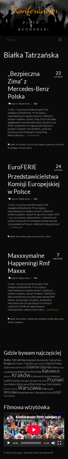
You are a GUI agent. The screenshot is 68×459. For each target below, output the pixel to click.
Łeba (50, 392)
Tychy (14, 389)
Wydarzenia (24, 103)
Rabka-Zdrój (16, 384)
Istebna (42, 144)
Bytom (20, 363)
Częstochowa (32, 319)
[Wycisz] (53, 443)
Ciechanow (39, 363)
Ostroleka (25, 380)
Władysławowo (25, 392)
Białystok (31, 360)
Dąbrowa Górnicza (15, 367)
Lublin (7, 380)
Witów (10, 322)
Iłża (5, 372)
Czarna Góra (32, 144)
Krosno (46, 376)
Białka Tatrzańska (18, 144)
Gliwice (55, 367)
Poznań (55, 379)
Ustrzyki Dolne (25, 148)
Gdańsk (32, 366)
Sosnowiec (54, 384)
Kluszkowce (13, 148)
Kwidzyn (55, 376)
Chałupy (28, 363)
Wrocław (10, 392)
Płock (6, 384)
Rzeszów (35, 384)
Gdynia (45, 367)
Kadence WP (47, 452)
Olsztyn (16, 380)
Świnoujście (9, 396)
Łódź (57, 392)
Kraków (50, 319)
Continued (33, 135)
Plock (44, 380)
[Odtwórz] (9, 443)
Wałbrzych (47, 388)
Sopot (44, 384)
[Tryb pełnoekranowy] (59, 443)
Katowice (42, 319)
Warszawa (58, 319)
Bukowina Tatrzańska (49, 360)
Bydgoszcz (10, 363)
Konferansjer (35, 10)
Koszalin (7, 376)
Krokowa (36, 376)
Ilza (62, 367)
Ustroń (48, 236)
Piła (40, 380)
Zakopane (18, 322)
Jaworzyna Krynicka (55, 144)
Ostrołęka (34, 380)
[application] (34, 430)
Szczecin (8, 389)
